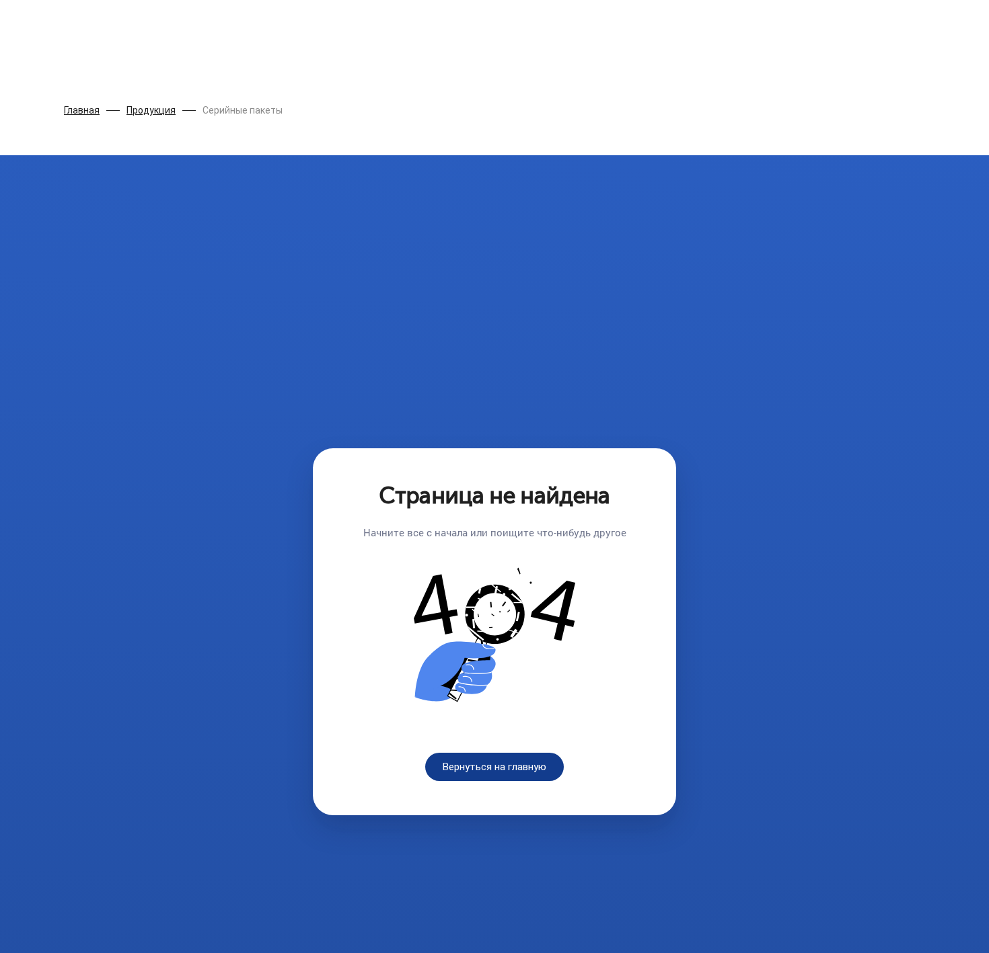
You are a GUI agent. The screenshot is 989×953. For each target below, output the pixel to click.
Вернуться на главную (494, 767)
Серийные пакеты (243, 110)
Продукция (151, 110)
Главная (82, 110)
